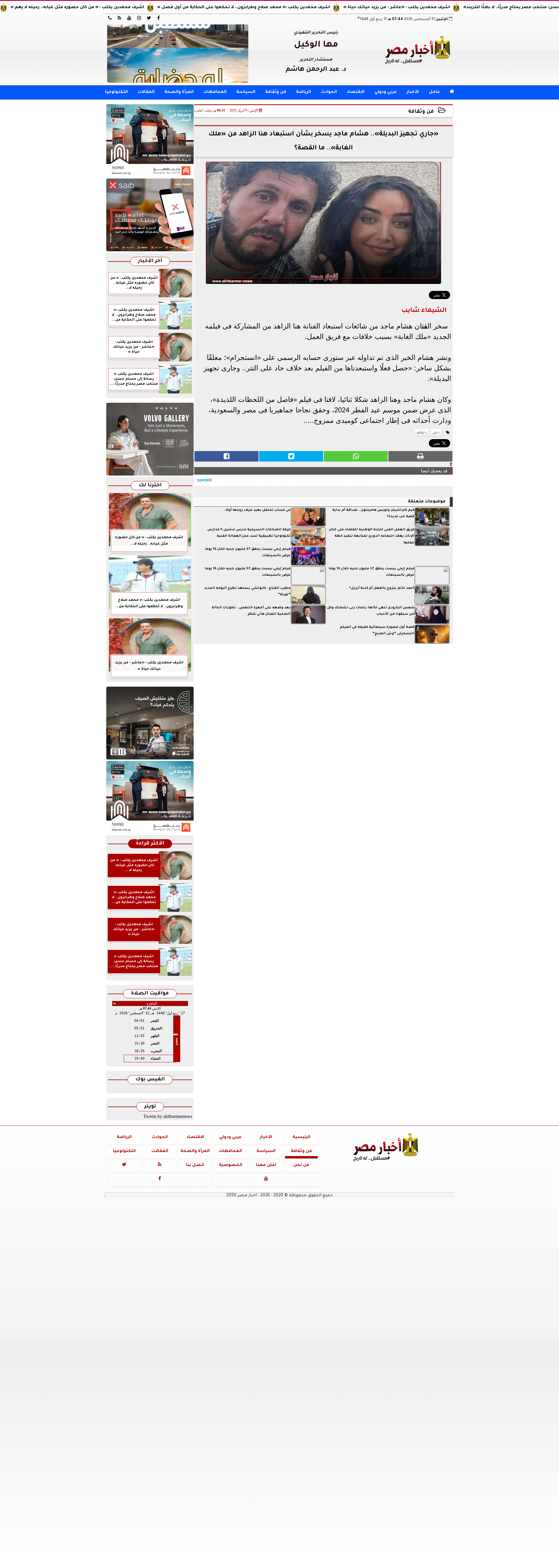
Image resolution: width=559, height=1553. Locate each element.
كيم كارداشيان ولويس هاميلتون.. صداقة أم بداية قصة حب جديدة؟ (373, 513)
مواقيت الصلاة (150, 994)
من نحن (301, 1165)
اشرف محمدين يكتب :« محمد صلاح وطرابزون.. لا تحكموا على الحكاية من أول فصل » (285, 7)
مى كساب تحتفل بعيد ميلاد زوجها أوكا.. (257, 510)
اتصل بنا (195, 1165)
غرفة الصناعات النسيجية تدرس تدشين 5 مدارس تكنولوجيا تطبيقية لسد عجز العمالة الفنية (249, 533)
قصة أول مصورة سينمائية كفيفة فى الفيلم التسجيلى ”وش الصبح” (377, 631)
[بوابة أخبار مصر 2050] (150, 215)
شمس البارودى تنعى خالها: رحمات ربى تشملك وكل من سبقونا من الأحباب (370, 611)
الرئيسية (301, 1137)
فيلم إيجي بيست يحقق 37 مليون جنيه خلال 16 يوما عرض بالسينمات (248, 552)
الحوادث (329, 92)
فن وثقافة (275, 92)
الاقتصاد (356, 92)
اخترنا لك (150, 485)
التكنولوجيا (116, 92)
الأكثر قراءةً (150, 844)
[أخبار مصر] (177, 53)
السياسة (245, 92)
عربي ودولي (385, 92)
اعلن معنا (266, 1165)
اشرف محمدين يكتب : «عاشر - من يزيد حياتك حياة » (438, 7)
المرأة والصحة (179, 92)
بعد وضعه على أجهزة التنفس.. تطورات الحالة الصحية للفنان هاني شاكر (251, 611)
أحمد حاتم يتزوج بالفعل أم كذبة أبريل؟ (381, 588)
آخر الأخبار (150, 261)
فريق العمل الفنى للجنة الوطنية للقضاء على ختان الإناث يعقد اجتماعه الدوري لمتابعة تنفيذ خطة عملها (371, 536)
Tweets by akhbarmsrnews (167, 1116)
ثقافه (420, 432)
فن (424, 326)
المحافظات (215, 92)
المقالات (146, 92)
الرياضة (303, 92)
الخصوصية (230, 1165)
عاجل (434, 92)
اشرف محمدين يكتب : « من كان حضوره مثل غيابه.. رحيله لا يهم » (118, 7)
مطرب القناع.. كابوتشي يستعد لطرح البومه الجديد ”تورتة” (247, 591)
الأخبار (413, 92)
